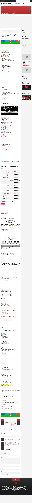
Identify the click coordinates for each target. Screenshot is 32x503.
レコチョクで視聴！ (3, 205)
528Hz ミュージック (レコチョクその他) (6, 406)
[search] (29, 1)
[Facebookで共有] (3, 41)
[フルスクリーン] (30, 99)
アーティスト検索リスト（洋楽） (25, 486)
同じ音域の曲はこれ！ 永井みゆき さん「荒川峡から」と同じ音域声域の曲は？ (10, 94)
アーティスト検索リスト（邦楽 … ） (14, 486)
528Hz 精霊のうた (3, 400)
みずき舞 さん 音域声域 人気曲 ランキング (7, 422)
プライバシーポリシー (16, 490)
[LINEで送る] (10, 43)
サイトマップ (28, 489)
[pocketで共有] (18, 41)
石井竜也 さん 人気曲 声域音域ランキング (10, 442)
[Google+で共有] (10, 41)
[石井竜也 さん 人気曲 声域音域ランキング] (2, 444)
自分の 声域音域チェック (5, 89)
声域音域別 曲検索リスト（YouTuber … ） (21, 488)
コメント (2, 457)
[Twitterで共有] (7, 41)
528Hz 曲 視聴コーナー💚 (5, 99)
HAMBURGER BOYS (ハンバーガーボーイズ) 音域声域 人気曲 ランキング (13, 423)
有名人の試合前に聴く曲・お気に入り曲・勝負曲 (8, 13)
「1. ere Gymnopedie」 (4, 404)
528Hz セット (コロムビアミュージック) (6, 408)
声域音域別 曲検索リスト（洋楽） (9, 488)
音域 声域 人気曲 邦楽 (3, 38)
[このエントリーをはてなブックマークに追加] (14, 41)
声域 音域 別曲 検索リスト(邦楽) (8, 316)
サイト (1, 471)
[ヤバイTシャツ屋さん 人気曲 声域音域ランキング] (2, 439)
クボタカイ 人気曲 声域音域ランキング (10, 446)
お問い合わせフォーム (5, 486)
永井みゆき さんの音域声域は (6, 92)
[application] (26, 87)
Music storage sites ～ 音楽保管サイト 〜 (12, 3)
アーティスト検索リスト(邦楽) (6, 95)
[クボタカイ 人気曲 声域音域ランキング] (2, 448)
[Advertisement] (16, 21)
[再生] (23, 99)
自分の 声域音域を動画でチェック (6, 489)
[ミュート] (29, 99)
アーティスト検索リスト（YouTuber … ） (10, 487)
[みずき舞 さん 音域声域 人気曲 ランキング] (2, 423)
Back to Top (16, 479)
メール (2, 468)
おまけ (3, 98)
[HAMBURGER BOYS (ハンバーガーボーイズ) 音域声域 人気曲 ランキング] (18, 423)
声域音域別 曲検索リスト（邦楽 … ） (22, 487)
